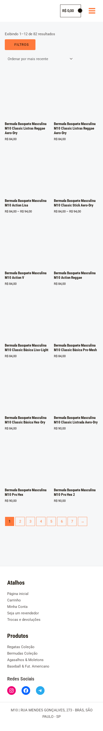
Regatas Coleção (20, 647)
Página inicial (18, 594)
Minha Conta (17, 607)
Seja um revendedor (23, 613)
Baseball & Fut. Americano (28, 666)
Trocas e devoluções (23, 619)
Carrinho (14, 600)
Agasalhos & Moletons (25, 660)
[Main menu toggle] (92, 11)
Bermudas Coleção (22, 653)
